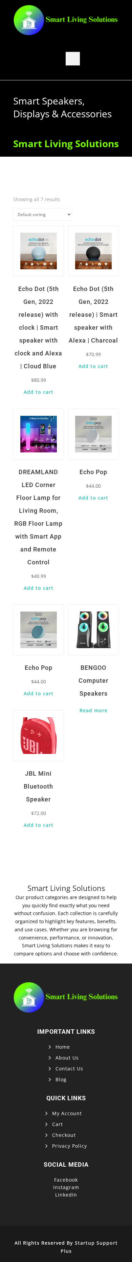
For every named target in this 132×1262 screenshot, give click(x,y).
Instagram (66, 1187)
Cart (57, 1124)
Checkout (64, 1135)
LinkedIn (66, 1194)
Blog (61, 1079)
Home (63, 1047)
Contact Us (69, 1068)
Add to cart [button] (38, 392)
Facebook (66, 1180)
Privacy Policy (69, 1146)
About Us (67, 1057)
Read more (94, 710)
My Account (67, 1113)
